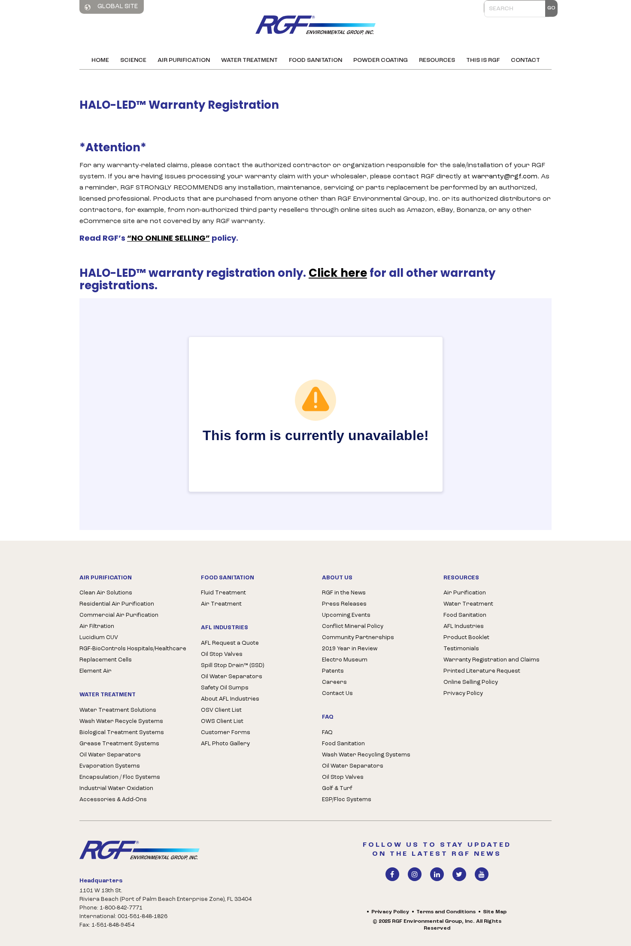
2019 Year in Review (349, 649)
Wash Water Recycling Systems (366, 755)
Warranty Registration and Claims (491, 660)
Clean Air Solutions (105, 593)
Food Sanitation (315, 60)
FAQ (327, 732)
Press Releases (344, 604)
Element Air (95, 671)
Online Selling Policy (470, 682)
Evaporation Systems (109, 766)
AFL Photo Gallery (225, 744)
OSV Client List (221, 710)
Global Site (117, 6)
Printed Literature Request (481, 671)
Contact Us (337, 693)
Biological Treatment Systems (121, 732)
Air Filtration (96, 626)
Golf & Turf (337, 788)
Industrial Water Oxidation (116, 788)
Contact (525, 60)
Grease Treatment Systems (119, 744)
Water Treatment (249, 60)
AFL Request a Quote (230, 643)
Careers (334, 682)
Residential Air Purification (116, 604)
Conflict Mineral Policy (352, 626)
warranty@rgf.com (504, 176)
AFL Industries (463, 626)
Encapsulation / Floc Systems (119, 777)
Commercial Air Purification (118, 615)
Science (133, 60)
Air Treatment (221, 604)
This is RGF (483, 60)
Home (100, 60)
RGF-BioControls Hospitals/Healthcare (132, 649)
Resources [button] (437, 60)
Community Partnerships (358, 637)
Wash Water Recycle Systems (121, 721)
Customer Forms (225, 732)
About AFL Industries (230, 699)
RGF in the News (344, 593)
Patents (333, 671)
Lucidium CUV (98, 637)
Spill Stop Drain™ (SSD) (232, 665)
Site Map (495, 912)
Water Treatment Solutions (117, 710)
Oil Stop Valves (222, 654)
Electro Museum (344, 660)
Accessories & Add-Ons (113, 799)
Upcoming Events (346, 615)
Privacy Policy (463, 693)
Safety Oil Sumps (225, 688)
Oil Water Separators (110, 755)
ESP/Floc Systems (346, 799)
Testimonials (461, 649)
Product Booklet (466, 637)
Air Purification (184, 60)
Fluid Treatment (223, 593)
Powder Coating (380, 60)
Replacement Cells (105, 660)
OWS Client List (222, 721)
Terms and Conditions (446, 912)
